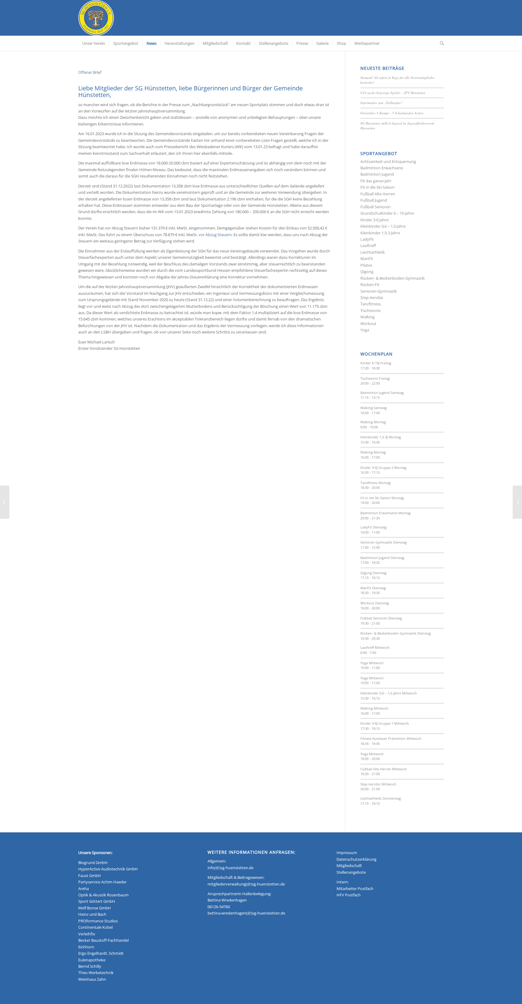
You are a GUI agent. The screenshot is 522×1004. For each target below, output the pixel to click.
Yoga (364, 330)
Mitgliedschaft (349, 865)
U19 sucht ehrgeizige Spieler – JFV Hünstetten (392, 92)
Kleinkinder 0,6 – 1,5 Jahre (383, 226)
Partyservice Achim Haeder (102, 882)
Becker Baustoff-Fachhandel (103, 940)
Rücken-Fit (369, 284)
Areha (83, 888)
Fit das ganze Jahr (376, 181)
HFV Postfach (349, 895)
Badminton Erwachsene (381, 168)
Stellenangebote (351, 872)
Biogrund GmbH (93, 862)
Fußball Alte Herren (377, 194)
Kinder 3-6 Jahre (374, 220)
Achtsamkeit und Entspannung (388, 161)
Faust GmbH (89, 875)
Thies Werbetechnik (96, 972)
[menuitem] (93, 43)
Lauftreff (368, 245)
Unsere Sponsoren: (95, 852)
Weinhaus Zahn (92, 979)
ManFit (366, 258)
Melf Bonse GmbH (94, 908)
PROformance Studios (98, 921)
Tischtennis (370, 310)
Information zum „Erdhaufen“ (381, 102)
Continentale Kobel (95, 927)
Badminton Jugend (377, 174)
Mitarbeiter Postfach (355, 888)
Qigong (366, 271)
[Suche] (440, 43)
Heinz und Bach (92, 914)
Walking (367, 317)
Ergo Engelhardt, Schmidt (101, 953)
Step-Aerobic (371, 297)
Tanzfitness (370, 304)
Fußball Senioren (375, 207)
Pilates (366, 265)
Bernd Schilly (89, 966)
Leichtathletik (372, 252)
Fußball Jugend (373, 200)
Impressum (347, 852)
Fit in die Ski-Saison (377, 187)
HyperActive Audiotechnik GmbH (108, 869)
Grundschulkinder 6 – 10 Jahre (387, 213)
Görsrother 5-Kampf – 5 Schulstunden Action (392, 113)
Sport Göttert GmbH (96, 901)
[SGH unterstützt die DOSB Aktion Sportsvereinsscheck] (517, 502)
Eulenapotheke (91, 960)
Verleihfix (86, 934)
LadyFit (367, 239)
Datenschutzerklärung (356, 859)
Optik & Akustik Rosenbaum (103, 895)
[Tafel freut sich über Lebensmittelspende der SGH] (4, 502)
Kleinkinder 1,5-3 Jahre (380, 233)
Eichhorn (86, 947)
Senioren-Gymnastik (378, 291)
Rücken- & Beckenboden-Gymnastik (392, 278)
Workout (368, 323)
